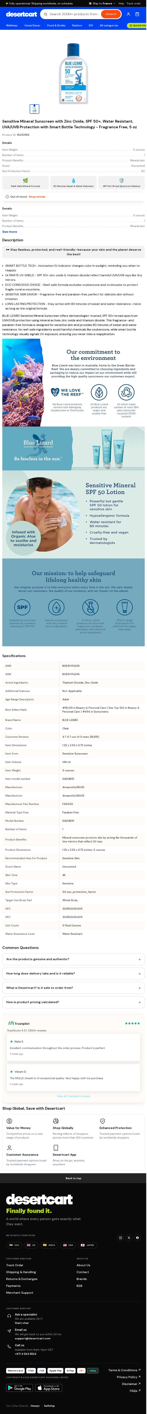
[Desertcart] (21, 14)
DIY (91, 25)
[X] (129, 1237)
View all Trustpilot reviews (73, 1096)
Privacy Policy (129, 1377)
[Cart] (137, 14)
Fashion (77, 25)
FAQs (135, 1391)
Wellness (12, 25)
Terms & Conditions (124, 1370)
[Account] (128, 14)
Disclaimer (131, 1384)
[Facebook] (137, 1237)
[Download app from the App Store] (48, 1388)
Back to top (73, 1178)
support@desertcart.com (33, 1338)
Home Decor (32, 25)
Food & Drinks (56, 25)
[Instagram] (120, 1237)
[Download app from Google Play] (19, 1388)
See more (9, 232)
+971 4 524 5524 (25, 1354)
